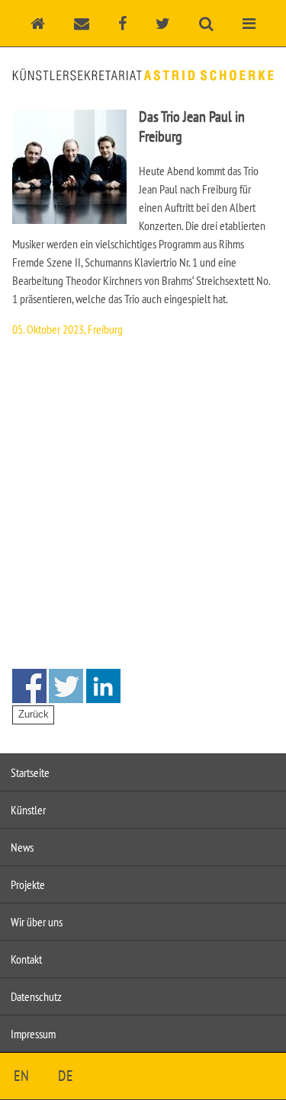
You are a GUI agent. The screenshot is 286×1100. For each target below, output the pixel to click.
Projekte (28, 884)
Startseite (30, 772)
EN (21, 1076)
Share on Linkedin (103, 686)
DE (65, 1076)
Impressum (33, 1033)
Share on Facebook (29, 686)
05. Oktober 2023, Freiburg (67, 329)
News (22, 847)
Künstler (28, 809)
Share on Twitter (66, 686)
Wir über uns (37, 921)
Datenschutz (36, 996)
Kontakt (26, 959)
